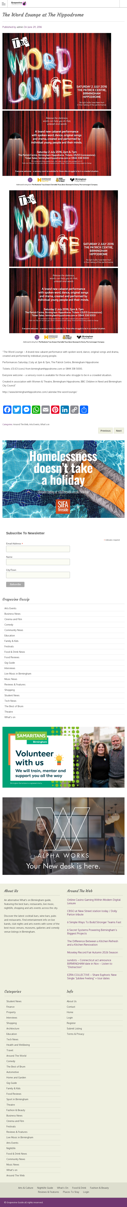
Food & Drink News (14, 651)
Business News (12, 613)
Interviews (9, 668)
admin (20, 27)
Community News (13, 630)
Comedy (8, 624)
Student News (12, 695)
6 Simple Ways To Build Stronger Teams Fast (94, 922)
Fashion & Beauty (15, 1110)
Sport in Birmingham (17, 1099)
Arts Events (34, 424)
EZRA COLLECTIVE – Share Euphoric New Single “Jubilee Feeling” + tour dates (92, 976)
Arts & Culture (25, 1187)
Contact (71, 1006)
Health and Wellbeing (18, 1044)
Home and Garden (16, 1077)
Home (70, 1012)
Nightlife (11, 1148)
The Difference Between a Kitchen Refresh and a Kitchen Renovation (92, 943)
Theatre (8, 711)
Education (9, 635)
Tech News (10, 700)
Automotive (12, 1072)
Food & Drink (79, 1187)
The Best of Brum (13, 706)
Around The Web (20, 424)
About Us (72, 1001)
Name (9, 557)
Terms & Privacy (75, 1034)
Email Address (14, 543)
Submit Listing (74, 1028)
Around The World (16, 1055)
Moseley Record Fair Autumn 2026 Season (92, 952)
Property (11, 1012)
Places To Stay (71, 1192)
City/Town (11, 570)
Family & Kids (11, 641)
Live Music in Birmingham (17, 673)
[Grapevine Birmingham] (60, 3)
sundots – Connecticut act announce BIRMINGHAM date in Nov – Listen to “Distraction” (89, 963)
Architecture (12, 1028)
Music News (10, 679)
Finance (10, 1006)
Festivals (9, 646)
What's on (44, 424)
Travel (9, 1050)
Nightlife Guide (45, 1187)
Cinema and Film (13, 619)
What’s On (62, 1187)
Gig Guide (9, 662)
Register (71, 1023)
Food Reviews (11, 657)
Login (70, 1017)
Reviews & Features (14, 684)
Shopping (9, 690)
